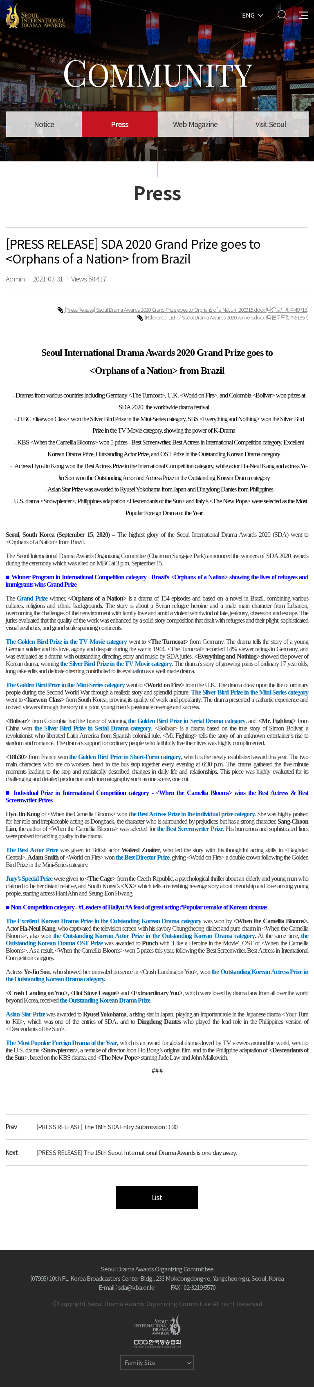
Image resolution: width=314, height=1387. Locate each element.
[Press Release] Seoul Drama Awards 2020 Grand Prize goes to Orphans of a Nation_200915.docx (165, 309)
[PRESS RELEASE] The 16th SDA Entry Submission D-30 (106, 1126)
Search (282, 14)
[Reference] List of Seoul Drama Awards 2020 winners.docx (205, 317)
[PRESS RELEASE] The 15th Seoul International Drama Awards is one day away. (136, 1152)
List (157, 1197)
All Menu (303, 14)
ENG (248, 14)
